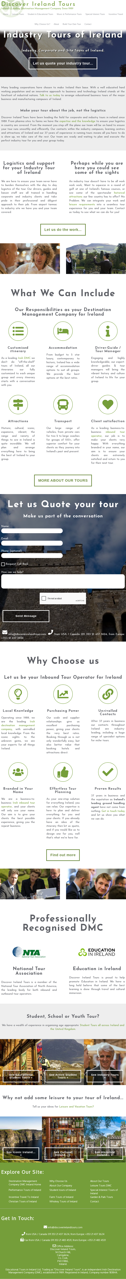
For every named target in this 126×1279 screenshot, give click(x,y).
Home (5, 14)
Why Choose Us (58, 1181)
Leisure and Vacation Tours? (76, 1106)
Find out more (63, 855)
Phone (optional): (11, 551)
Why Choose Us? (42, 24)
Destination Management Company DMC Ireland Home (25, 1182)
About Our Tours (99, 1181)
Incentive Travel (116, 14)
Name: (5, 526)
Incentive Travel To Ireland (24, 1197)
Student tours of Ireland (62, 1189)
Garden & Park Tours (101, 1197)
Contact (88, 24)
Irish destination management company (18, 725)
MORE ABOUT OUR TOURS (63, 480)
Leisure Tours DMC (101, 1185)
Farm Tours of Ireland (61, 1197)
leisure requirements (82, 204)
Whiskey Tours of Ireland (63, 1201)
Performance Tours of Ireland (25, 1189)
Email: (4, 538)
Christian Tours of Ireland (23, 1201)
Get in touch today (113, 811)
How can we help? (12, 572)
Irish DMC (24, 358)
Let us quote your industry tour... (63, 63)
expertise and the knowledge (77, 121)
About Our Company (60, 1185)
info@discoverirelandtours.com (27, 634)
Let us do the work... (63, 230)
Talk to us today (49, 95)
